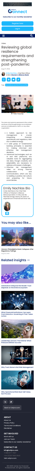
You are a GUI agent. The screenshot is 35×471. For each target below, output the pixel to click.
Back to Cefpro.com (12, 408)
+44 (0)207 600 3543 (12, 455)
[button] (7, 213)
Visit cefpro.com (10, 458)
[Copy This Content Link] (18, 80)
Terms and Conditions (12, 425)
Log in (17, 29)
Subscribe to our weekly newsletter (17, 442)
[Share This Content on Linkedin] (9, 80)
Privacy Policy (9, 423)
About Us (7, 420)
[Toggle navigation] (4, 35)
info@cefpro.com (11, 450)
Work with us (9, 436)
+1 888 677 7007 (10, 453)
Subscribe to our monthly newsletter (17, 17)
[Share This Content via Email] (13, 80)
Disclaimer (8, 428)
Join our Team (9, 439)
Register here (17, 23)
